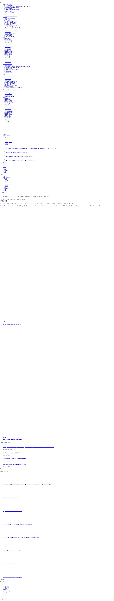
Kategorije (5, 136)
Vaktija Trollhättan (8, 54)
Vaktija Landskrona (9, 46)
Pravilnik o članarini (9, 24)
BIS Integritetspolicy (9, 5)
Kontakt (4, 171)
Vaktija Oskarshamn (9, 51)
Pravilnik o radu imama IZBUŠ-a (11, 31)
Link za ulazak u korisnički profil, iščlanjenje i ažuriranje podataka (17, 6)
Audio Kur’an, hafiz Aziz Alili (11, 16)
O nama (4, 169)
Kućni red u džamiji (9, 26)
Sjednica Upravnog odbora (10, 33)
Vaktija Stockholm (8, 52)
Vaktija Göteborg (8, 40)
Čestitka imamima (8, 35)
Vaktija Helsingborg (9, 42)
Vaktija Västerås (8, 59)
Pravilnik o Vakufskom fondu (10, 23)
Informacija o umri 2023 (9, 12)
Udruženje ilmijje (6, 29)
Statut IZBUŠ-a (8, 19)
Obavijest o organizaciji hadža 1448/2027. (13, 152)
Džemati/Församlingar (7, 135)
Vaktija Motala (8, 49)
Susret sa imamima (8, 34)
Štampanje (2, 200)
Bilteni (4, 28)
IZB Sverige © (3, 597)
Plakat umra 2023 (8, 11)
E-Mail (3, 192)
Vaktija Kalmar (8, 44)
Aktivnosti (7, 181)
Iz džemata (5, 589)
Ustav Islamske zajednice (10, 18)
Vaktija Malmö (8, 48)
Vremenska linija (6, 170)
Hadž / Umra (5, 10)
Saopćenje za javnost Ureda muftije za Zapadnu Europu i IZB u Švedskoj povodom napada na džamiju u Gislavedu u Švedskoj (28, 447)
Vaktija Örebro (8, 62)
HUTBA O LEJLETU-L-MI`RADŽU (12, 324)
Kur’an (4, 14)
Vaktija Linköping (8, 47)
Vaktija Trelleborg (8, 53)
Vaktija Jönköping (8, 43)
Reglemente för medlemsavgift (11, 25)
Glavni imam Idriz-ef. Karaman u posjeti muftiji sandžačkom (16, 156)
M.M (5, 599)
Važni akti (5, 17)
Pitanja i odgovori (8, 8)
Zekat (4, 13)
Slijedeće (4, 437)
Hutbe (6, 182)
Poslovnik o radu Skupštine (10, 22)
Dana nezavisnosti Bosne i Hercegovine (12, 439)
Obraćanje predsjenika (9, 36)
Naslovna (4, 176)
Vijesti (6, 138)
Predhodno (5, 321)
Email (6, 200)
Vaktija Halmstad (8, 41)
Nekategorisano (6, 591)
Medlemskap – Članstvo (7, 4)
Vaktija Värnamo (8, 58)
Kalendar (4, 172)
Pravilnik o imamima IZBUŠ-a (11, 21)
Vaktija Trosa (7, 55)
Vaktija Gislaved (8, 39)
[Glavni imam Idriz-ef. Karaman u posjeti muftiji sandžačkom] (7, 155)
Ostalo (6, 186)
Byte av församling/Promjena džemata (12, 7)
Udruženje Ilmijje (8, 183)
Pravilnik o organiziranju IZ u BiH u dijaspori (13, 27)
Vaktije (4, 37)
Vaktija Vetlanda (8, 57)
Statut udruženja (8, 32)
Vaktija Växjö (7, 61)
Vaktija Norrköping (8, 50)
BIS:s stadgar (7, 20)
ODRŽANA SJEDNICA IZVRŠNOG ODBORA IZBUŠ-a (16, 160)
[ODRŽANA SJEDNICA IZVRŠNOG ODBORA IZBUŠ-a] (7, 159)
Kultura (6, 185)
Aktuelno (7, 137)
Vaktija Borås (7, 38)
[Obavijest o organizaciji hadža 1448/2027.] (7, 151)
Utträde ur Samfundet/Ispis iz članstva (12, 9)
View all (4, 161)
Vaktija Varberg (8, 56)
